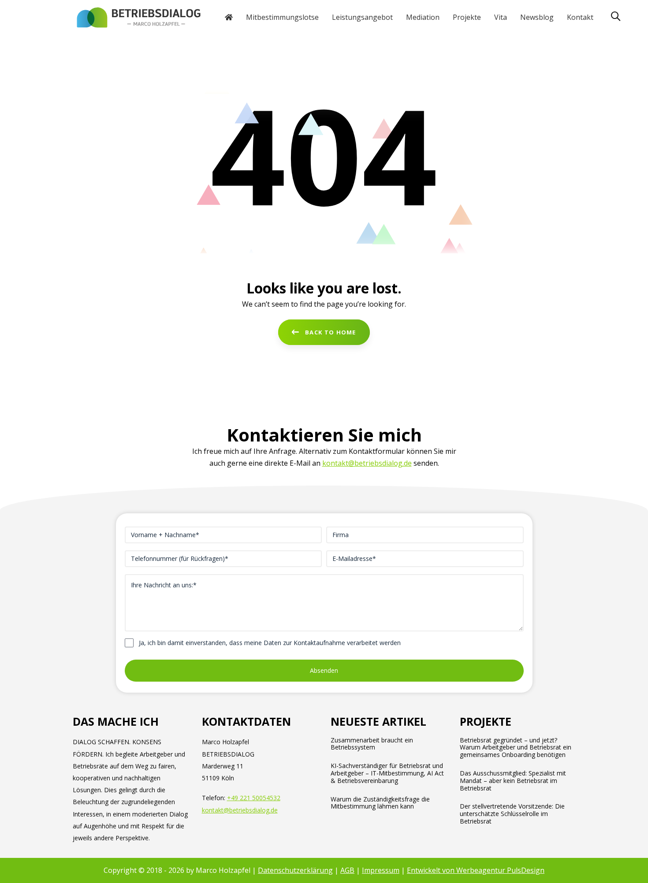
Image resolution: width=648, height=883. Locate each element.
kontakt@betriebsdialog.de (367, 463)
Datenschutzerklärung (295, 870)
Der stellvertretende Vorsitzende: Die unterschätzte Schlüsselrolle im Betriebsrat (512, 814)
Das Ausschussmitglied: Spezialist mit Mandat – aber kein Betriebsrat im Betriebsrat (513, 781)
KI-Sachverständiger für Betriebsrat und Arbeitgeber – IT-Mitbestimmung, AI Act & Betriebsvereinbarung (387, 773)
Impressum (380, 870)
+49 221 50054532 (253, 798)
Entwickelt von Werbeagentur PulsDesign (475, 870)
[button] (615, 16)
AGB (347, 870)
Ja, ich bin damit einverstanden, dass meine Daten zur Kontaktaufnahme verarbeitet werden (270, 642)
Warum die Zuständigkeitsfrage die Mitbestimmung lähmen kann (380, 803)
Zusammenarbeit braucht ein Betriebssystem (372, 744)
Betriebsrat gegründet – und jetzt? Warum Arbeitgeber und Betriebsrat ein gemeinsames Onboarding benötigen (515, 748)
